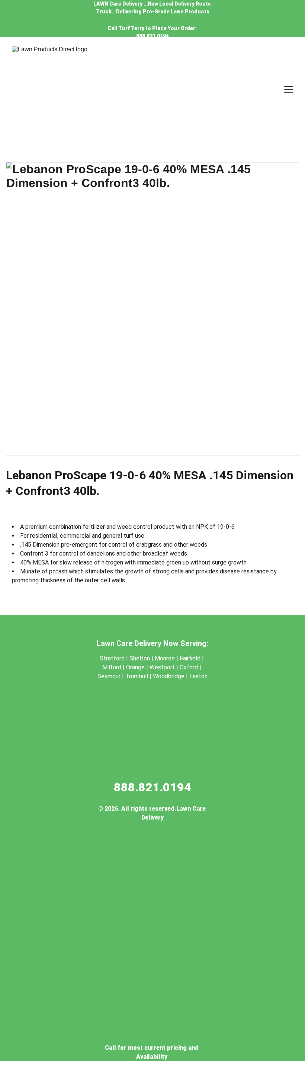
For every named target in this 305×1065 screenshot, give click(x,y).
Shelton (139, 658)
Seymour (109, 676)
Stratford (112, 658)
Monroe (165, 658)
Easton (198, 676)
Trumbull (137, 676)
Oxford (189, 667)
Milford (111, 667)
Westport (163, 667)
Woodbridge (168, 676)
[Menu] (288, 89)
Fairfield (190, 658)
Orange (135, 667)
